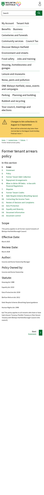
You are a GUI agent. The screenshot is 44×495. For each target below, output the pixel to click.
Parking (6, 95)
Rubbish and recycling (13, 101)
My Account (8, 23)
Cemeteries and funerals (15, 35)
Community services (12, 41)
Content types (13, 140)
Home (3, 140)
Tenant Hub (22, 23)
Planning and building (24, 95)
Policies (22, 140)
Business (18, 29)
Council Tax (32, 41)
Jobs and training (26, 58)
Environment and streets (15, 53)
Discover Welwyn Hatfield (15, 47)
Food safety (8, 58)
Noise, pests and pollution (16, 79)
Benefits (6, 29)
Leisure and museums (13, 74)
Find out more (16, 133)
